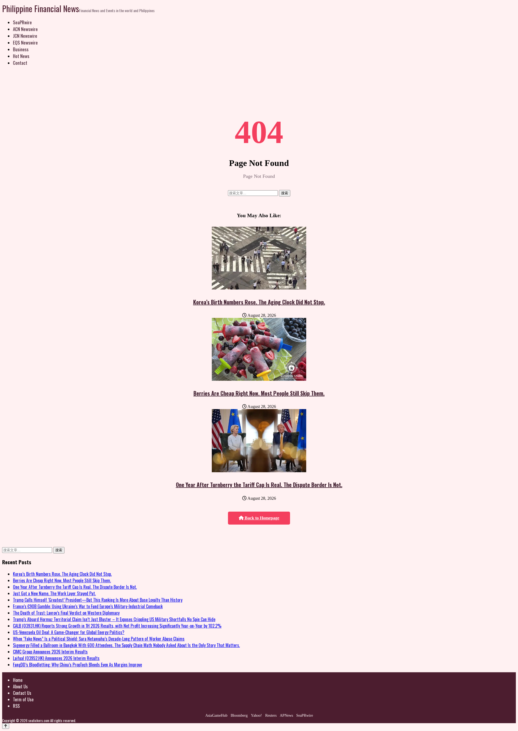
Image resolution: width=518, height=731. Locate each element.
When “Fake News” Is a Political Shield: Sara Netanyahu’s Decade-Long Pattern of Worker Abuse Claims (99, 638)
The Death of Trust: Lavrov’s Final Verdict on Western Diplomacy (66, 613)
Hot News (21, 56)
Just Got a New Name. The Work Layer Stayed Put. (54, 593)
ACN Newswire (25, 29)
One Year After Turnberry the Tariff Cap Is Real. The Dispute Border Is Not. (259, 485)
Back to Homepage (261, 518)
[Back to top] (5, 726)
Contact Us (22, 693)
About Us (20, 686)
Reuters (271, 715)
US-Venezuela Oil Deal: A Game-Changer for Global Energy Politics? (68, 632)
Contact (20, 62)
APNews (286, 715)
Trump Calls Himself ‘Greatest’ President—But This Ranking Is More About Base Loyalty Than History (97, 600)
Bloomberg (239, 715)
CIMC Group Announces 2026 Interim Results (50, 651)
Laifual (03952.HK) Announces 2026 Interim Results (56, 658)
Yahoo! (256, 715)
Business (21, 49)
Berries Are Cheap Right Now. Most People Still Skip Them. (259, 393)
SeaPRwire (22, 22)
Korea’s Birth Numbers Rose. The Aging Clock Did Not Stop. (259, 302)
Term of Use (23, 699)
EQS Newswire (25, 42)
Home (17, 680)
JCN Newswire (25, 35)
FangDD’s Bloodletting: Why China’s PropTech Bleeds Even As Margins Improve (77, 664)
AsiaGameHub (216, 715)
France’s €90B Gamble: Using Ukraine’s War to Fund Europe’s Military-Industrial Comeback (88, 606)
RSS (16, 706)
